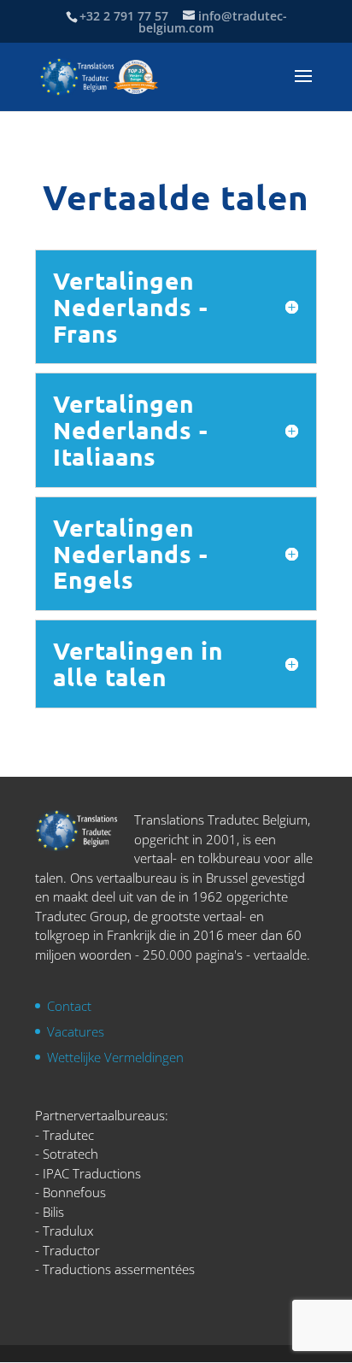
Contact (69, 1005)
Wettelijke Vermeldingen (115, 1057)
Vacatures (75, 1031)
